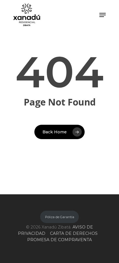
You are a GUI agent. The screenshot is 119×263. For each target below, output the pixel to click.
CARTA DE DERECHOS (74, 233)
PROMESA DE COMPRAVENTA (59, 239)
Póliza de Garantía (59, 217)
